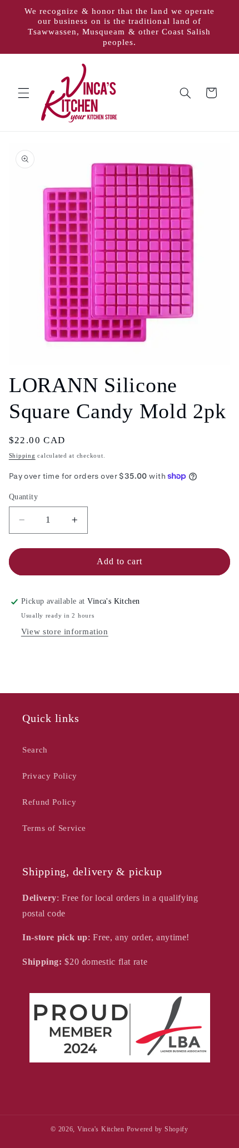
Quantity (23, 497)
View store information (64, 631)
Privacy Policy (49, 775)
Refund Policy (49, 802)
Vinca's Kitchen (101, 1129)
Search (35, 749)
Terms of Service (54, 828)
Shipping (22, 456)
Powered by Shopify (157, 1129)
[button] (23, 93)
